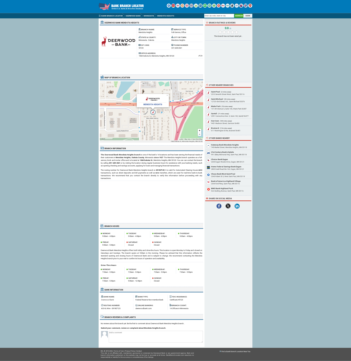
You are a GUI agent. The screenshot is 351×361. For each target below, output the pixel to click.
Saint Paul (215, 92)
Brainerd (215, 128)
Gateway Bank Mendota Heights (225, 145)
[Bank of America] (178, 7)
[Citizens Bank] (209, 7)
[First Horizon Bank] (246, 7)
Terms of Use (119, 351)
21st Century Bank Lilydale (222, 152)
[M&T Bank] (228, 7)
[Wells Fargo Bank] (173, 7)
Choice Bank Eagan (219, 159)
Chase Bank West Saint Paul (223, 174)
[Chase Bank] (169, 7)
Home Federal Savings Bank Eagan (226, 167)
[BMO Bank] (218, 7)
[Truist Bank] (191, 7)
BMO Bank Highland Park (222, 188)
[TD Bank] (205, 7)
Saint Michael (217, 99)
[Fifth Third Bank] (200, 7)
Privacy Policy (130, 351)
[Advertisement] (151, 65)
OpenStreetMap (197, 139)
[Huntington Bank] (214, 7)
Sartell (214, 114)
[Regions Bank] (196, 7)
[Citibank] (237, 7)
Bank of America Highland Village (226, 181)
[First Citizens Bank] (241, 7)
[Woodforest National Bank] (232, 7)
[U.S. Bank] (187, 7)
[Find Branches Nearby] (250, 7)
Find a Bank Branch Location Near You (235, 351)
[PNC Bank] (182, 7)
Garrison (215, 121)
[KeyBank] (223, 7)
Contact (139, 351)
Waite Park (215, 106)
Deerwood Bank (107, 300)
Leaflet (181, 139)
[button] (151, 111)
